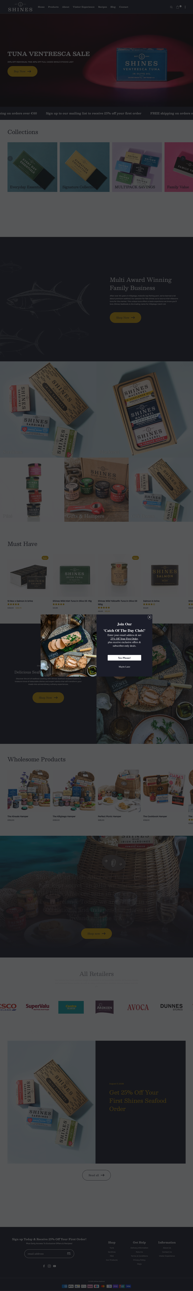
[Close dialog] (149, 617)
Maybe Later (124, 666)
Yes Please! (124, 658)
